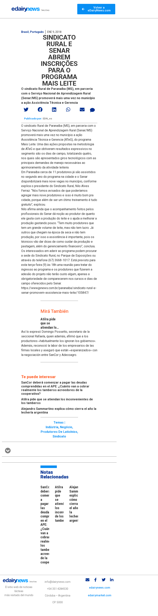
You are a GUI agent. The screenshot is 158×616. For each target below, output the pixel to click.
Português (37, 31)
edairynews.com (99, 587)
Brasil (25, 31)
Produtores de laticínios (59, 432)
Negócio (66, 427)
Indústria (52, 427)
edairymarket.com (99, 595)
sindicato (59, 436)
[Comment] (92, 110)
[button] (26, 109)
